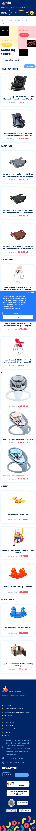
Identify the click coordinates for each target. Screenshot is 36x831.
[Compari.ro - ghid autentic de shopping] (11, 803)
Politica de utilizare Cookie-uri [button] (11, 308)
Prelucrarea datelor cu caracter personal (17, 712)
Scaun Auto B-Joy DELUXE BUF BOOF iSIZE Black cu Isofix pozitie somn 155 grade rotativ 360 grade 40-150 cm (18, 99)
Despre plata (9, 719)
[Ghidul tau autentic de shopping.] (22, 803)
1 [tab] (3, 23)
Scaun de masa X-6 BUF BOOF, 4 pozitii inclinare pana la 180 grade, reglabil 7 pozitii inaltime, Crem (18, 289)
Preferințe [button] (17, 313)
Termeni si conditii (10, 729)
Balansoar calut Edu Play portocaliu (18, 587)
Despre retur (9, 725)
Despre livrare (9, 722)
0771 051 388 (13, 8)
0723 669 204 (21, 8)
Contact (7, 735)
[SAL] (18, 783)
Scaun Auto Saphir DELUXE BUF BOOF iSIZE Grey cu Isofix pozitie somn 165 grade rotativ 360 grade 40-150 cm (18, 135)
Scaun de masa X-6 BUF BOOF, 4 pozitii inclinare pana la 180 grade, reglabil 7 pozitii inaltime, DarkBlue (18, 326)
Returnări (7, 732)
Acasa (4, 20)
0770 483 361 (4, 8)
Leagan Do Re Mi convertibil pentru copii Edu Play (18, 551)
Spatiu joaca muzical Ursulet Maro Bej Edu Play (18, 665)
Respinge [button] (31, 292)
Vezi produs (6, 44)
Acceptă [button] (18, 317)
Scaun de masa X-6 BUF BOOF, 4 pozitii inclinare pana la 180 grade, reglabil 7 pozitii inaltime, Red (18, 362)
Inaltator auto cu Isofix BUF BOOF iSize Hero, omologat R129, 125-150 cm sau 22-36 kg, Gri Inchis (18, 212)
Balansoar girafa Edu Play (18, 514)
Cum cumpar (8, 715)
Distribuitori (8, 705)
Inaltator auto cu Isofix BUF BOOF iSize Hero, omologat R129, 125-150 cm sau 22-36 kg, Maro (18, 249)
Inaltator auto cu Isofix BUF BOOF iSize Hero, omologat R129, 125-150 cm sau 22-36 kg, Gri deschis (18, 176)
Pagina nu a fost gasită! (18, 20)
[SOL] (18, 793)
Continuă (29, 66)
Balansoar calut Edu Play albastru (18, 627)
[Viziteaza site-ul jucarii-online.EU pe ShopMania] (11, 810)
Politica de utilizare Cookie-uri (14, 709)
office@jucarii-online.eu (16, 758)
